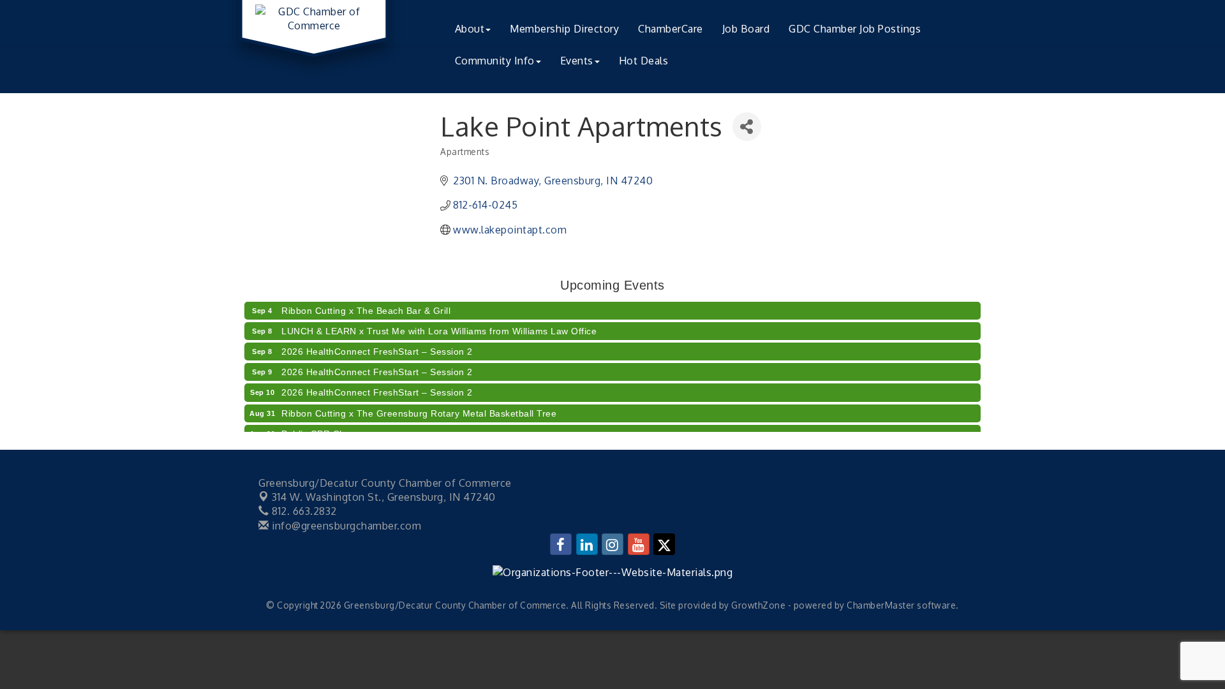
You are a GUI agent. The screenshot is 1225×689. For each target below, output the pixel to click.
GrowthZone (758, 605)
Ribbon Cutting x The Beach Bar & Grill (365, 307)
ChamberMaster (881, 605)
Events (576, 60)
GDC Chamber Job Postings (855, 28)
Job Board (746, 28)
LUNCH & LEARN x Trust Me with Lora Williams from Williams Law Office (439, 327)
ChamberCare (670, 28)
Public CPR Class (319, 430)
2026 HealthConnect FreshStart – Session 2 (377, 348)
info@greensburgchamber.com (345, 525)
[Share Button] (746, 126)
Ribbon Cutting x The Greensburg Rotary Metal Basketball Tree (418, 409)
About (470, 28)
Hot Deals (644, 60)
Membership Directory (564, 28)
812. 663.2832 (303, 511)
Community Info (495, 60)
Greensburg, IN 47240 (384, 497)
